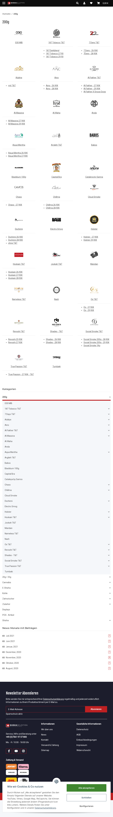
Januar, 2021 (58, 647)
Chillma (56, 197)
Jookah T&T (56, 264)
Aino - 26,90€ (52, 85)
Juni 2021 (58, 641)
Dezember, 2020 (58, 652)
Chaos (19, 197)
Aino (56, 77)
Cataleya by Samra (94, 177)
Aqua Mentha (19, 145)
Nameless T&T (19, 299)
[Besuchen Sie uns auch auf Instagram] (23, 751)
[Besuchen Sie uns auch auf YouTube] (16, 751)
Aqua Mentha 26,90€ (18, 153)
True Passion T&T (19, 366)
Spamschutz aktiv (14, 714)
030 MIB (19, 42)
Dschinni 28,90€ (15, 240)
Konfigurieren (86, 806)
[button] (77, 3)
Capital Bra (56, 177)
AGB (79, 735)
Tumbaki (57, 366)
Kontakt (44, 740)
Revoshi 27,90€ (15, 342)
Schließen (87, 797)
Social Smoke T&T (94, 331)
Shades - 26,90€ (53, 339)
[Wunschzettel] (91, 3)
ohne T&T (12, 243)
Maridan (94, 264)
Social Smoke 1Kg (92, 345)
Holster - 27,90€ (91, 237)
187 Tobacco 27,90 (54, 53)
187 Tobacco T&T (56, 42)
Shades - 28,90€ (53, 342)
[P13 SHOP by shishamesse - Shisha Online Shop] (16, 3)
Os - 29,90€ (89, 310)
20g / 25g (6, 577)
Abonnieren (96, 709)
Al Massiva (19, 113)
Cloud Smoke (94, 197)
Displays (6, 609)
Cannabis (6, 582)
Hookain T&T (19, 264)
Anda (94, 113)
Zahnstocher (8, 599)
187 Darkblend (52, 50)
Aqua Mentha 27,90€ (18, 156)
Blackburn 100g (19, 177)
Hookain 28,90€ (15, 278)
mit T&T (12, 85)
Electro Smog (56, 229)
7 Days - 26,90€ (91, 50)
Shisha (5, 620)
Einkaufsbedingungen (87, 740)
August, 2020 (58, 668)
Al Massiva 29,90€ (16, 124)
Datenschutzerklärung (53, 699)
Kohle (5, 593)
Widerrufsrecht (83, 750)
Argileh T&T (56, 145)
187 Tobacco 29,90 (54, 56)
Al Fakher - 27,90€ (92, 85)
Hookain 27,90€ (15, 275)
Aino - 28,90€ (52, 88)
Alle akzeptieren (86, 788)
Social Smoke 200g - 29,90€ (96, 342)
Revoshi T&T (19, 331)
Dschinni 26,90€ (15, 237)
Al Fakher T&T (94, 77)
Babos (94, 145)
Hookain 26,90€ (15, 272)
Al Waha (56, 113)
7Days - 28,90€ (90, 53)
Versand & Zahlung (50, 745)
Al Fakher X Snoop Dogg (95, 92)
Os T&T (94, 299)
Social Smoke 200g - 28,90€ (96, 339)
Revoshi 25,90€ (15, 339)
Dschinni (19, 229)
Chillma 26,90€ (53, 205)
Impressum (82, 745)
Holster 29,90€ (90, 240)
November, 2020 (58, 657)
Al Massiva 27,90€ (16, 121)
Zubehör (6, 604)
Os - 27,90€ (89, 307)
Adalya (19, 77)
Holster (94, 229)
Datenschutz (82, 729)
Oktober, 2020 (58, 663)
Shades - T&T (56, 331)
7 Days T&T (94, 42)
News (43, 735)
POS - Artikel (8, 615)
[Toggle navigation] (3, 2)
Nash (56, 299)
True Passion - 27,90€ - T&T (21, 374)
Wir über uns (47, 729)
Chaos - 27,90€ (15, 205)
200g (4, 397)
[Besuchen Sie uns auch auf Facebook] (9, 751)
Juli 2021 (58, 636)
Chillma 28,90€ (53, 208)
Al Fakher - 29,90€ (92, 88)
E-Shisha (6, 588)
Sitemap (45, 750)
